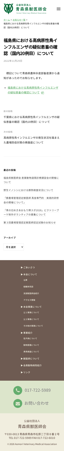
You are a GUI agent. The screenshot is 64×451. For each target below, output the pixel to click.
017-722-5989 (38, 390)
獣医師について (31, 358)
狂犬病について (30, 338)
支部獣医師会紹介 (31, 293)
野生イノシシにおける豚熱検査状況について (28, 190)
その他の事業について (33, 325)
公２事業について (31, 319)
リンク (26, 372)
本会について (30, 274)
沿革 (25, 280)
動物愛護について (31, 345)
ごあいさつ (29, 267)
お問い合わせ (36, 403)
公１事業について (31, 312)
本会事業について (32, 306)
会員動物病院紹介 (32, 365)
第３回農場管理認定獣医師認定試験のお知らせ (30, 222)
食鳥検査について (31, 351)
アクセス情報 (29, 300)
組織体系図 (28, 286)
